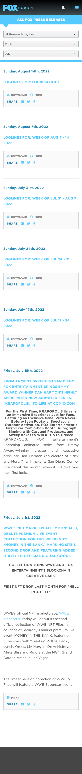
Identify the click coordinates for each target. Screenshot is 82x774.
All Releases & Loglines (19, 34)
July (7, 53)
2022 (8, 44)
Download (19, 95)
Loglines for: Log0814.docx (31, 82)
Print (38, 95)
